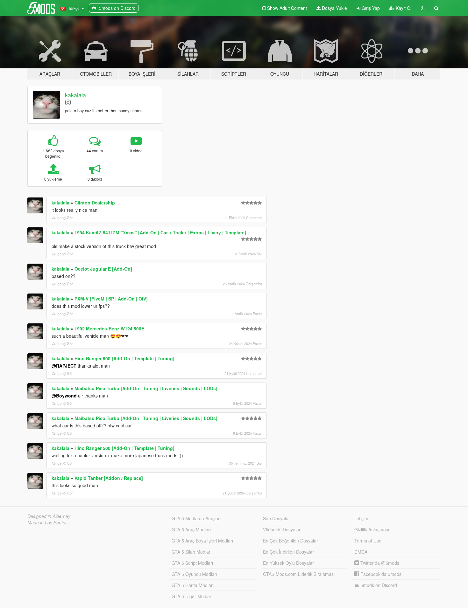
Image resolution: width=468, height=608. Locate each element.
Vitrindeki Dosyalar (282, 529)
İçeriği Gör (65, 217)
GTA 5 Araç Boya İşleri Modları (202, 540)
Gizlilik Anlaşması (371, 529)
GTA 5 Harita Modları (193, 585)
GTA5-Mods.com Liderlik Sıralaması (299, 574)
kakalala (75, 95)
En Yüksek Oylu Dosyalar (288, 563)
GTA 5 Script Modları (192, 563)
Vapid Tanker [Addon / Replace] (108, 478)
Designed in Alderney (48, 516)
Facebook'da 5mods (380, 574)
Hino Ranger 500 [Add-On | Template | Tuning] (124, 358)
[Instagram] (68, 102)
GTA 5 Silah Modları (191, 552)
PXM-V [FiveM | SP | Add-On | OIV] (111, 298)
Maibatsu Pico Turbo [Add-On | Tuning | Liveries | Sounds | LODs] (145, 388)
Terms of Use (367, 540)
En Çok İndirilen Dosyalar (288, 552)
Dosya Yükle (334, 8)
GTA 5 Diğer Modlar (191, 596)
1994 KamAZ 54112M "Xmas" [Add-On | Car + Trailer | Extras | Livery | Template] (160, 232)
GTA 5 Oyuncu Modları (194, 574)
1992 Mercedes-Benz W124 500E (109, 328)
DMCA (360, 552)
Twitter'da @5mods (379, 563)
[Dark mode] (422, 8)
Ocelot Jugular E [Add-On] (103, 269)
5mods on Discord (378, 585)
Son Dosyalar (276, 518)
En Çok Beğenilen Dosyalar (290, 540)
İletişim (361, 518)
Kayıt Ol (402, 8)
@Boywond (64, 395)
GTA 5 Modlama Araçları (196, 518)
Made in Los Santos (47, 522)
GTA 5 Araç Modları (191, 529)
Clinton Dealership (94, 202)
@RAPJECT (64, 366)
